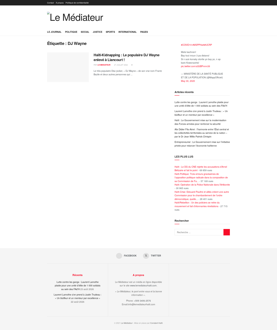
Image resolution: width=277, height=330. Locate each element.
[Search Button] (228, 32)
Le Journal (54, 31)
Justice (97, 31)
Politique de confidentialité (77, 2)
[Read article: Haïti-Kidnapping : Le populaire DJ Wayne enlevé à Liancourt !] (68, 67)
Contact (50, 2)
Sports (110, 31)
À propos (60, 2)
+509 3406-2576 (142, 300)
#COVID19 (186, 44)
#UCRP (208, 44)
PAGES (144, 31)
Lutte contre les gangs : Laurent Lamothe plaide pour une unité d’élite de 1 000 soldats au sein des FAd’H (77, 285)
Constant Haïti (156, 323)
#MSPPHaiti (198, 44)
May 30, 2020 (188, 80)
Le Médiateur (127, 323)
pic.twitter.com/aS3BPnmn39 (195, 66)
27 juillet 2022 (121, 64)
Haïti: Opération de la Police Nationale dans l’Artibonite (202, 184)
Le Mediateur (103, 65)
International (127, 31)
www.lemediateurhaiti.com (143, 285)
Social (85, 31)
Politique (71, 31)
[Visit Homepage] (75, 16)
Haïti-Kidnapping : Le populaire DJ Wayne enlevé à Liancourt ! (126, 57)
